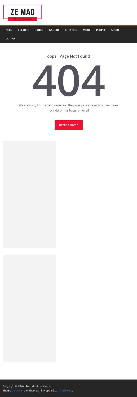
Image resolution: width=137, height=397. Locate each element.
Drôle (39, 30)
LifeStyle (71, 30)
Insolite (54, 30)
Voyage (11, 38)
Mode (86, 30)
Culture (23, 30)
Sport (115, 30)
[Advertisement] (29, 194)
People (101, 30)
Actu (9, 30)
